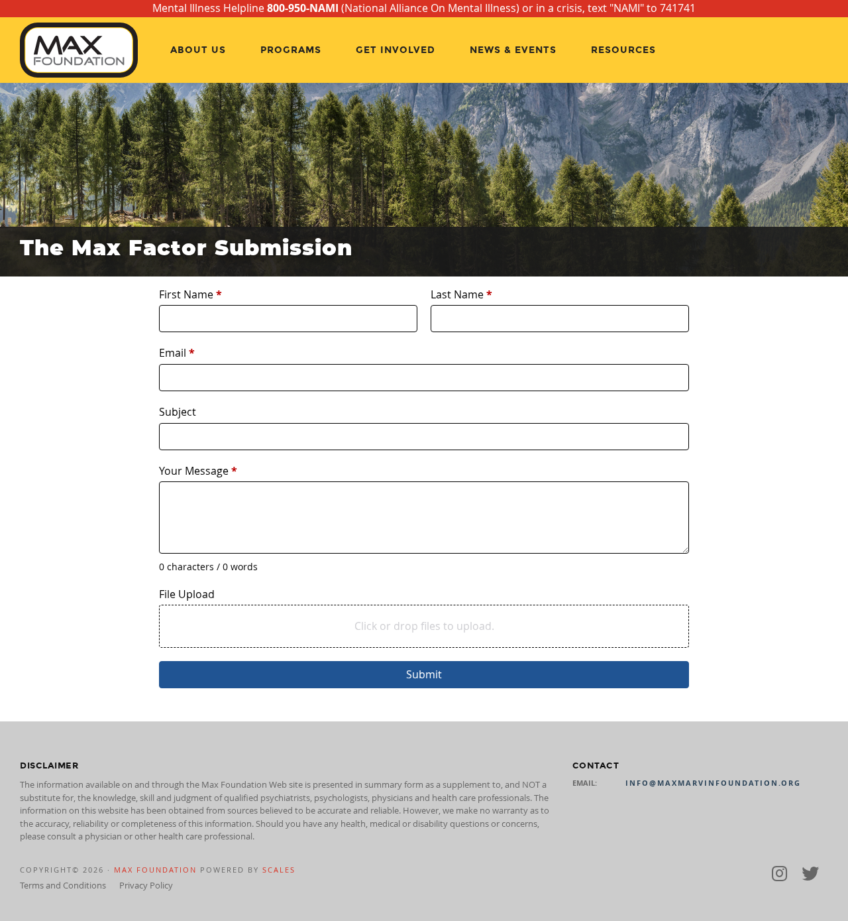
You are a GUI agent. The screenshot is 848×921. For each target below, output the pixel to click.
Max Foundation (155, 870)
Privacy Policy (146, 885)
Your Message (198, 470)
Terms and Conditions (63, 885)
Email (177, 352)
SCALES (278, 870)
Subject (177, 411)
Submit (424, 674)
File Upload (187, 594)
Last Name (461, 294)
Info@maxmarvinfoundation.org (713, 783)
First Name (190, 294)
